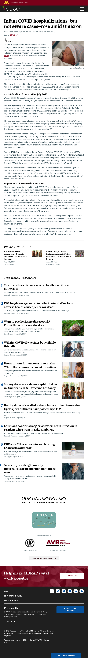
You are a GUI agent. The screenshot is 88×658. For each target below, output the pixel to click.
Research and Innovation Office (15, 640)
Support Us (72, 576)
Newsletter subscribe (70, 609)
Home (7, 591)
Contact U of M (36, 640)
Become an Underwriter (44, 558)
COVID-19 (14, 35)
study (6, 55)
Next (30, 247)
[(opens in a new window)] (16, 2)
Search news (11, 600)
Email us (11, 622)
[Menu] (82, 9)
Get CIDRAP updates (66, 655)
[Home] (10, 8)
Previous (27, 247)
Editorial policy (13, 596)
